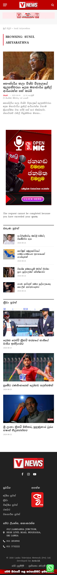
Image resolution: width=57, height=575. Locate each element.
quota (34, 216)
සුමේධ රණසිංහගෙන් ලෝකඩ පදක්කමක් (28, 385)
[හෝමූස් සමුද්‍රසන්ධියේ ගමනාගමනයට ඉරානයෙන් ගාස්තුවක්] (9, 254)
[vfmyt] (28, 15)
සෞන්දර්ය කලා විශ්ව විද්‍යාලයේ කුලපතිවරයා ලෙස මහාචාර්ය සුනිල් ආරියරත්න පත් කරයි (27, 87)
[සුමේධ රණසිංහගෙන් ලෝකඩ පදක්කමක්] (28, 367)
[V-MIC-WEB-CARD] (28, 167)
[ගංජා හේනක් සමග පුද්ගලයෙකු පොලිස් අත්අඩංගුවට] (9, 287)
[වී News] (28, 5)
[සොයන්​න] (52, 5)
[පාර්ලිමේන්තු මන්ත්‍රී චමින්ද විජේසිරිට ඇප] (9, 239)
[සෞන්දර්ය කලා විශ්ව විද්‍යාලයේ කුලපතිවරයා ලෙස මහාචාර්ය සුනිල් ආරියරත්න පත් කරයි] (28, 66)
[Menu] (5, 5)
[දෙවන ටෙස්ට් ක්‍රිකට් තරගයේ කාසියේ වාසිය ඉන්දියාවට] (28, 322)
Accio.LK (36, 560)
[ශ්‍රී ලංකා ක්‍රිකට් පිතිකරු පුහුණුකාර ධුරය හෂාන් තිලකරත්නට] (28, 409)
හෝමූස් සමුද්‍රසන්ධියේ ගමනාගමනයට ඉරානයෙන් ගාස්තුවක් (31, 254)
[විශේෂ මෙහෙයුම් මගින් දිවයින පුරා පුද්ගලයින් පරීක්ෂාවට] (9, 272)
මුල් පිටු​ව (7, 28)
